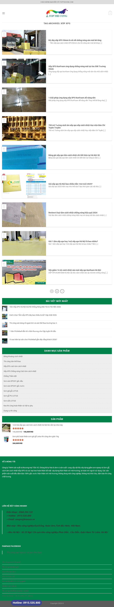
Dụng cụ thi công (10, 411)
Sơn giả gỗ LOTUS (11, 391)
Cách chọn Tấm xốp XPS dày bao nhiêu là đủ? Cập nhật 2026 (33, 315)
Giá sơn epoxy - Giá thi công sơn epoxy (17, 596)
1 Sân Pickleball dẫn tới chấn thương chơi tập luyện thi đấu (32, 331)
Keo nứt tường (13, 581)
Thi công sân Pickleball (11, 562)
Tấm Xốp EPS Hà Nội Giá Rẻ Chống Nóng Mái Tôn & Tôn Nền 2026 (35, 307)
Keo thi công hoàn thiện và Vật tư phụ (18, 406)
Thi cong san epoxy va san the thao (24, 552)
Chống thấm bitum (9, 586)
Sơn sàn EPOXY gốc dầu (13, 381)
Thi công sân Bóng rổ (10, 567)
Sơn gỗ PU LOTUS (11, 396)
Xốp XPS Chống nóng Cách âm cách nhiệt (20, 371)
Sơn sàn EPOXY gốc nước (14, 386)
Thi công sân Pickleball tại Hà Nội (15, 591)
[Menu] (3, 13)
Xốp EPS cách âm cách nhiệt (15, 366)
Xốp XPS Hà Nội (8, 576)
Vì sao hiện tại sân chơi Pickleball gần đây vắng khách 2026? (33, 339)
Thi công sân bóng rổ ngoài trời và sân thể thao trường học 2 (33, 323)
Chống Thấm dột (10, 376)
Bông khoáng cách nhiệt (13, 356)
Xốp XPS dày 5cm (9, 572)
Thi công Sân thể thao (12, 361)
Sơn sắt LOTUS (10, 401)
